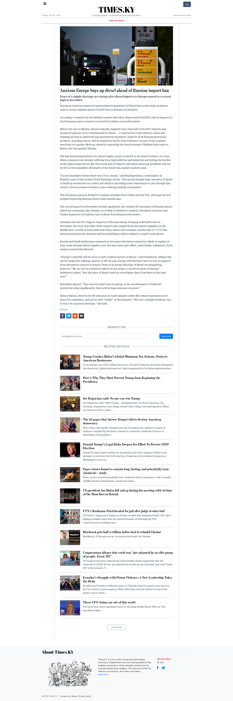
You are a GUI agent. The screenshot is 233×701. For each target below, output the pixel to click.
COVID (159, 230)
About (74, 696)
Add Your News (116, 20)
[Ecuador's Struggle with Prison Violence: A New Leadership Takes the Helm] (70, 582)
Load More (116, 627)
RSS (162, 662)
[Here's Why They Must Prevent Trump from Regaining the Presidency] (70, 383)
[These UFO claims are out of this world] (70, 607)
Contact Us (65, 696)
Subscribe (166, 336)
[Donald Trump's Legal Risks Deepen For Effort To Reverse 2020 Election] (70, 449)
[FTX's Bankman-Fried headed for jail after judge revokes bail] (70, 516)
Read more (103, 674)
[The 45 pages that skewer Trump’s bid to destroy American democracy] (70, 424)
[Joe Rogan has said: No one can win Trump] (70, 403)
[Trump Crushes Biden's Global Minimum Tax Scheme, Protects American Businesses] (70, 361)
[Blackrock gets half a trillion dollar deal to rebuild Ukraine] (70, 537)
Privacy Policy (84, 696)
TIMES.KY (116, 9)
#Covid (63, 309)
